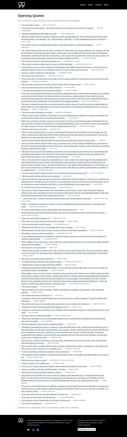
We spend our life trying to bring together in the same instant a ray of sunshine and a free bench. (55, 304)
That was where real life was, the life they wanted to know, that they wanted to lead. (51, 84)
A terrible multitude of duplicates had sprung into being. (41, 262)
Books (90, 5)
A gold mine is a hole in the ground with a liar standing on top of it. (45, 307)
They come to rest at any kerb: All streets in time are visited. (43, 221)
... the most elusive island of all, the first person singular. (42, 90)
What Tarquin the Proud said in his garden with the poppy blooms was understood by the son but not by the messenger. (63, 213)
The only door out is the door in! (33, 76)
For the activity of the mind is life (34, 247)
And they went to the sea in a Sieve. (34, 129)
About (106, 5)
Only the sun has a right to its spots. (34, 360)
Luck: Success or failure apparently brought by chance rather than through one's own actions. (54, 366)
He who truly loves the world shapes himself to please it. (42, 372)
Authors (98, 5)
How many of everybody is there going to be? (38, 259)
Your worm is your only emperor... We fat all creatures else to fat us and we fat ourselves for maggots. (58, 28)
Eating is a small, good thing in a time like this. (38, 73)
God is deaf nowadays (29, 287)
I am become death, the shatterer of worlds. (37, 112)
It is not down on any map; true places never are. (39, 187)
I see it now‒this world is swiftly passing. (36, 224)
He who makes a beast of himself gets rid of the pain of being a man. (46, 400)
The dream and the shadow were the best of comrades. (41, 176)
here (37, 425)
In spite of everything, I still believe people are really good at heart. (45, 352)
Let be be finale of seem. (30, 25)
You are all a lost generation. (32, 403)
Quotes (82, 5)
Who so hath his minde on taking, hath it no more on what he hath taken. (47, 64)
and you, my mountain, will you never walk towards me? (42, 87)
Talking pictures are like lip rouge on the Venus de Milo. (42, 265)
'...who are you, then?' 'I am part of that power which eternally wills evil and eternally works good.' (56, 198)
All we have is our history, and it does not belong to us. (41, 61)
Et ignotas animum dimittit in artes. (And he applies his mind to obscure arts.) (49, 210)
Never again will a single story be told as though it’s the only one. (45, 394)
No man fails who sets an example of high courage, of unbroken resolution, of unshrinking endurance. (57, 45)
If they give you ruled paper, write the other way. (39, 397)
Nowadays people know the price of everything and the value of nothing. (47, 227)
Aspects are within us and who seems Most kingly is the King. (43, 369)
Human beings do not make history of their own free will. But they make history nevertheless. (55, 230)
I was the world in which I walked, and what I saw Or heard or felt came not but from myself (54, 173)
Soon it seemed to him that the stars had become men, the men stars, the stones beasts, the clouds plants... (59, 140)
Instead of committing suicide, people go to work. (39, 34)
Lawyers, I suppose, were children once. (36, 363)
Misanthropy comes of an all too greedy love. (38, 233)
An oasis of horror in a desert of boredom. (36, 315)
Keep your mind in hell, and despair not (36, 218)
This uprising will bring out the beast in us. (37, 295)
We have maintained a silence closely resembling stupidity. (42, 324)
